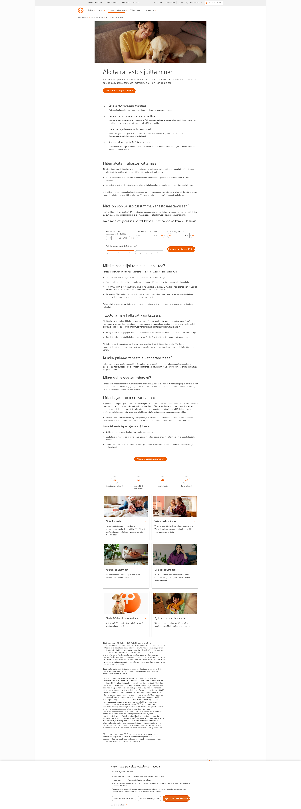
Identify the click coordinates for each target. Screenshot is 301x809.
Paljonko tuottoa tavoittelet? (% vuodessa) (121, 246)
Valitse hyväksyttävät (150, 798)
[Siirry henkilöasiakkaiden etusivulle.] (80, 10)
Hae (182, 3)
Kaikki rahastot (186, 486)
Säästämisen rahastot (114, 486)
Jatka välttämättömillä (124, 798)
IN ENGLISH (158, 3)
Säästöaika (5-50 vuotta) (176, 232)
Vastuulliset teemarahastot (138, 487)
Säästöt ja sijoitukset (97, 17)
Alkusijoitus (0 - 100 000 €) (147, 232)
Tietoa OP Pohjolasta (130, 3)
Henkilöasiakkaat (95, 3)
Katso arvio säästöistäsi (180, 249)
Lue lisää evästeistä (118, 805)
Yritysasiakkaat (112, 3)
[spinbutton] (117, 238)
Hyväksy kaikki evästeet (176, 798)
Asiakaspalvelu (196, 3)
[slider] (135, 250)
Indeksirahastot (162, 486)
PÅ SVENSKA (170, 3)
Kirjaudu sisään (215, 3)
